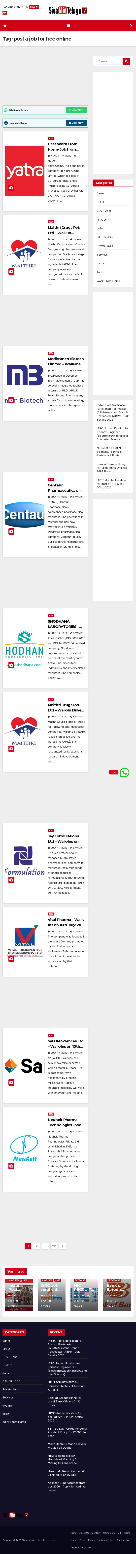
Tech (100, 272)
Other (82, 1540)
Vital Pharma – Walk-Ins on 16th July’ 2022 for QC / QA (66, 925)
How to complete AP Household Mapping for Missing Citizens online (63, 1459)
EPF (119, 1532)
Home (73, 1532)
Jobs (51, 138)
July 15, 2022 (59, 497)
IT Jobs (102, 219)
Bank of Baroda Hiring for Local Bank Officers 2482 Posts (112, 467)
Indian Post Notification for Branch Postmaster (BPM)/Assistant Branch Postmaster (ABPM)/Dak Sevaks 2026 (113, 412)
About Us (84, 1532)
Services (102, 254)
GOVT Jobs (104, 210)
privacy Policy (106, 1540)
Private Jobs (105, 246)
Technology (123, 1540)
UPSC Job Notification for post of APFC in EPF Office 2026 (112, 484)
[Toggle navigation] (68, 25)
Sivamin (78, 239)
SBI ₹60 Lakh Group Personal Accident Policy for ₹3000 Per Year (67, 1432)
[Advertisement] (45, 81)
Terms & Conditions (80, 1547)
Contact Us (109, 1532)
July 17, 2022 (59, 239)
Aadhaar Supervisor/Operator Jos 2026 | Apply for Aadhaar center (67, 1486)
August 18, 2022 (61, 156)
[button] (131, 25)
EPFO (100, 202)
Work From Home (108, 281)
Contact (96, 1532)
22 (54, 1246)
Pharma (92, 1540)
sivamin (101, 263)
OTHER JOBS (106, 237)
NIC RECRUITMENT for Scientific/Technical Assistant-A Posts (112, 451)
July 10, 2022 (59, 1053)
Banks (101, 193)
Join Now (77, 110)
